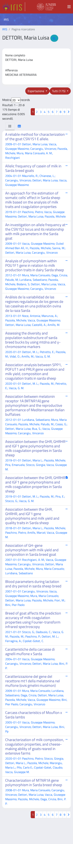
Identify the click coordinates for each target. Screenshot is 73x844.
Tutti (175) (59, 91)
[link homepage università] (46, 6)
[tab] (10, 126)
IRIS (4, 29)
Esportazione (36, 91)
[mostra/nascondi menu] (69, 7)
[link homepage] (13, 6)
